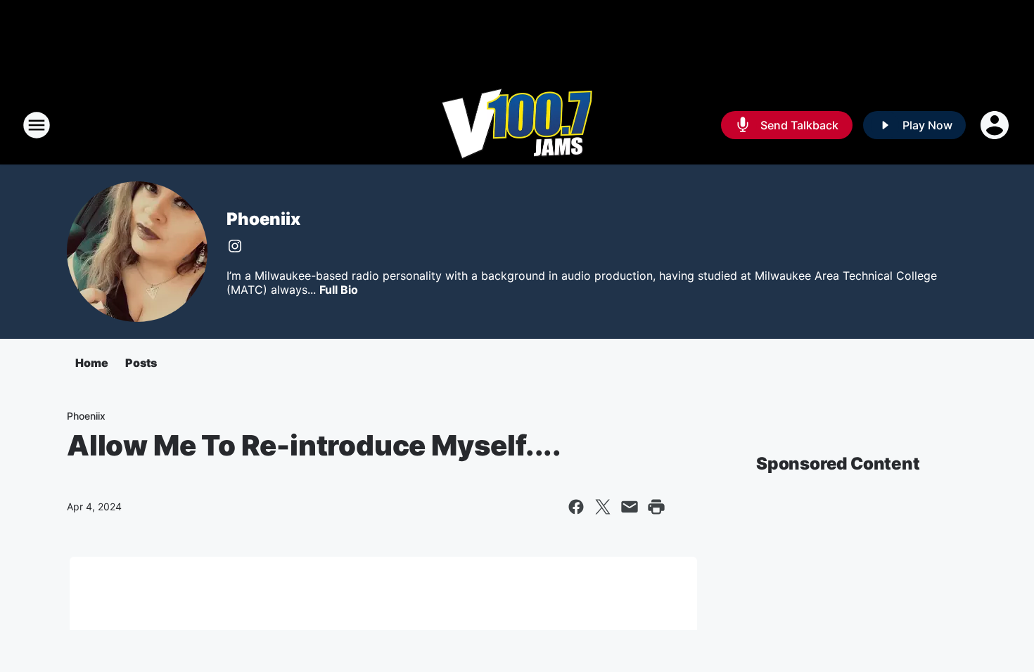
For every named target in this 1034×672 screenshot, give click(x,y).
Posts (141, 363)
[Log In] (996, 125)
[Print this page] (656, 507)
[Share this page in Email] (629, 507)
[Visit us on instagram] (234, 246)
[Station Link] (517, 125)
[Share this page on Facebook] (576, 507)
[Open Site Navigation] (37, 125)
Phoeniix (263, 219)
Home (91, 363)
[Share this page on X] (603, 507)
